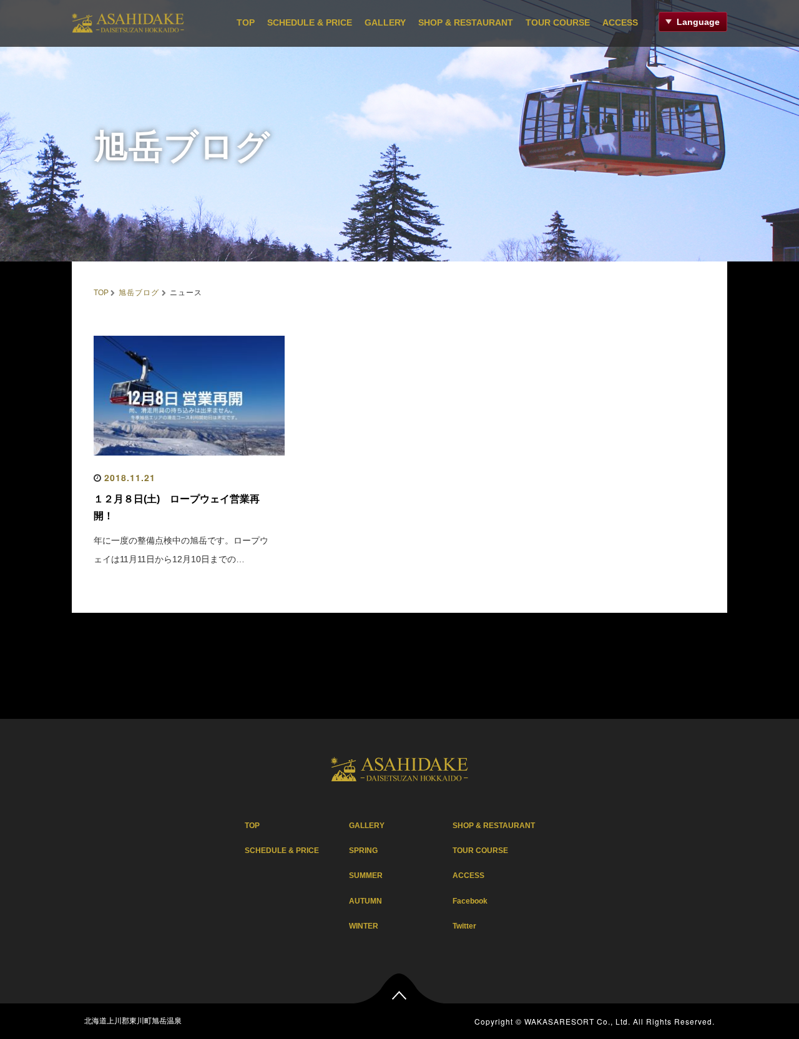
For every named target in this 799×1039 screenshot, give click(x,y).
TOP (246, 22)
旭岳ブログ (139, 291)
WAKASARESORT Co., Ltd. (577, 1021)
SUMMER (366, 875)
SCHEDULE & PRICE (309, 22)
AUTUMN (365, 901)
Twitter (464, 926)
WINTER (363, 926)
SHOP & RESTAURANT (465, 22)
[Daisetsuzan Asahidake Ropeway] (128, 21)
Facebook (470, 901)
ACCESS (620, 22)
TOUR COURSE (558, 22)
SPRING (363, 850)
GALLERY (385, 22)
